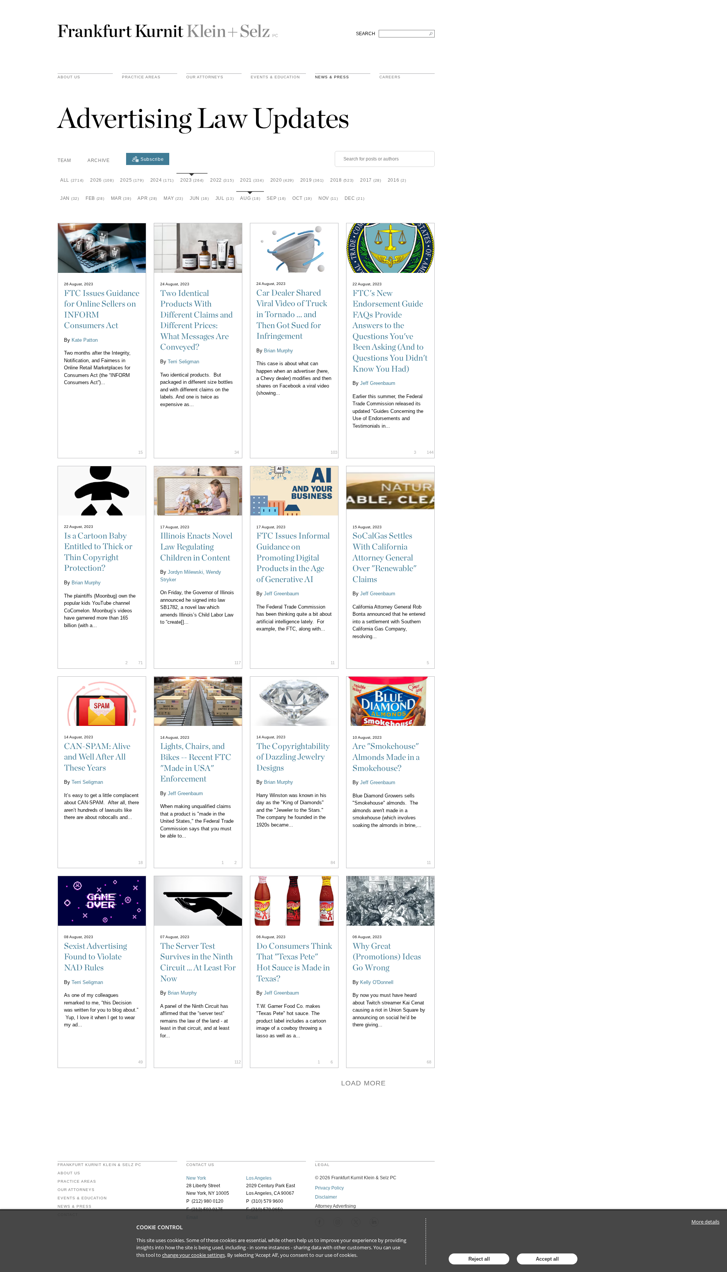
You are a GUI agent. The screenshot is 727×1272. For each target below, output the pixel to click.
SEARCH (365, 33)
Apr (147, 198)
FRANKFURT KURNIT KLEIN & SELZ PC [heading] (99, 1165)
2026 (102, 180)
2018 (342, 180)
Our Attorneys (204, 77)
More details (705, 1221)
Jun (199, 198)
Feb (95, 198)
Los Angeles (258, 1178)
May (173, 198)
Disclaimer (326, 1197)
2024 (162, 180)
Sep (276, 198)
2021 (252, 180)
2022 (222, 180)
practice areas (141, 77)
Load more (363, 1083)
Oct (302, 198)
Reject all (479, 1259)
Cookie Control (159, 1227)
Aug (250, 198)
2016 (397, 180)
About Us (69, 77)
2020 (282, 180)
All (72, 180)
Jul (224, 198)
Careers (390, 77)
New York (196, 1178)
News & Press (332, 77)
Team (64, 160)
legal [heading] (322, 1165)
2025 (132, 180)
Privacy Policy (329, 1188)
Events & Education (275, 77)
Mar (121, 198)
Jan (69, 198)
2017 (370, 180)
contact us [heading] (200, 1165)
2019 (312, 180)
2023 (192, 180)
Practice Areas (77, 1181)
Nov (328, 198)
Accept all (547, 1259)
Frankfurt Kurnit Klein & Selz (168, 27)
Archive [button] (98, 160)
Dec (355, 198)
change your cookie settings (193, 1255)
